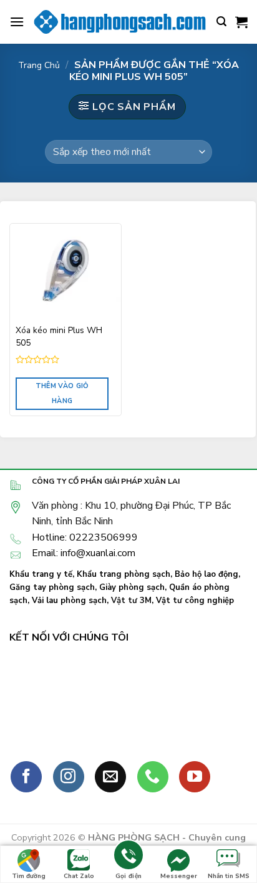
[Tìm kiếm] (221, 21)
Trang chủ (39, 65)
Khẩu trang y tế (40, 574)
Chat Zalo (79, 876)
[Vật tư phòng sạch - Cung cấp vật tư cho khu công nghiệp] (120, 22)
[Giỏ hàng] (241, 22)
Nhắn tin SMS (229, 876)
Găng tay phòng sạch (52, 587)
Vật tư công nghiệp (195, 600)
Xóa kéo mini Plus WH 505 (59, 336)
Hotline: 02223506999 (85, 537)
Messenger (178, 876)
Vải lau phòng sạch (69, 600)
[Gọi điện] (128, 857)
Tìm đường (29, 876)
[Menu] (16, 21)
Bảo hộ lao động (206, 574)
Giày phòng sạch (132, 587)
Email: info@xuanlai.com (83, 553)
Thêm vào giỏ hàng (62, 393)
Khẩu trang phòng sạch (123, 574)
